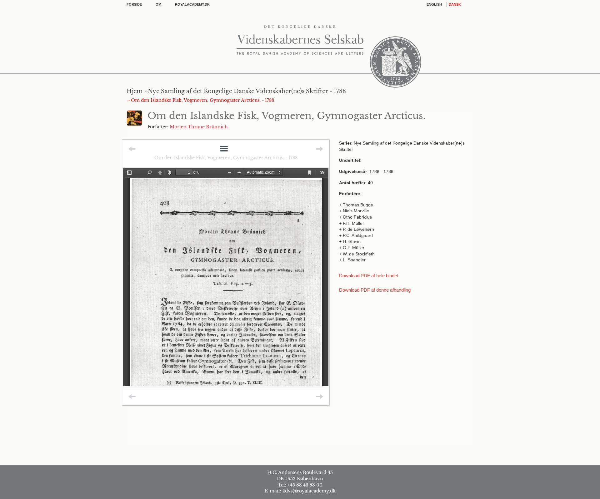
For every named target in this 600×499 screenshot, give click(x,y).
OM (158, 4)
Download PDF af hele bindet (368, 275)
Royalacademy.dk (192, 4)
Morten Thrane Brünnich (199, 127)
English (434, 4)
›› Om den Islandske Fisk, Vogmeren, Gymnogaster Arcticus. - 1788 (200, 100)
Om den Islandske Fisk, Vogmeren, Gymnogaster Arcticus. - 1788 (226, 158)
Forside (134, 4)
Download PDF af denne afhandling (375, 290)
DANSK (455, 4)
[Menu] (224, 149)
